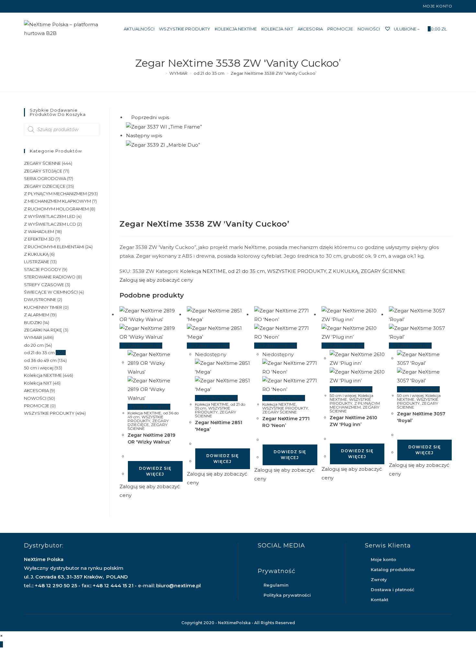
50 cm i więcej (343, 395)
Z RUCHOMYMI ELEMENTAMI (54, 246)
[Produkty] (165, 135)
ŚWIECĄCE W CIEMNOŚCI (51, 292)
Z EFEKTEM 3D (39, 239)
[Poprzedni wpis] (128, 117)
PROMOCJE (36, 405)
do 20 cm (34, 345)
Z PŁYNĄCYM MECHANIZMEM (355, 405)
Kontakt (379, 599)
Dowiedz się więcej (155, 471)
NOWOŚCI (35, 398)
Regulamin (276, 585)
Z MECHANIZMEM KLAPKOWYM (57, 201)
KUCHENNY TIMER (43, 307)
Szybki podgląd (142, 346)
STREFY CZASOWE (44, 284)
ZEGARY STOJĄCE (43, 171)
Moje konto (437, 6)
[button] (419, 115)
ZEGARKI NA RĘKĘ (43, 329)
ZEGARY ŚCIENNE (383, 271)
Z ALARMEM (36, 314)
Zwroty (379, 579)
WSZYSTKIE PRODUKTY (296, 271)
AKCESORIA (36, 390)
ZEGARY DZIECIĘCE (148, 422)
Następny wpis (144, 135)
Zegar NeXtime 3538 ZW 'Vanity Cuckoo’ (273, 73)
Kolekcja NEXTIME (203, 271)
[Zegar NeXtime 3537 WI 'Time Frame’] (164, 126)
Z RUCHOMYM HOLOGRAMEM (56, 208)
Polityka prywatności (287, 595)
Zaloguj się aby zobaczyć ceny (156, 280)
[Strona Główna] (161, 73)
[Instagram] (33, 6)
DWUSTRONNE (40, 299)
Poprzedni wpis (150, 117)
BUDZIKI (33, 322)
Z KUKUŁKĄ (343, 271)
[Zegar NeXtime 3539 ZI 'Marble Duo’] (163, 144)
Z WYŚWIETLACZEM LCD (50, 224)
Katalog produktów (393, 569)
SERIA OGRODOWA (45, 178)
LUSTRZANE (36, 261)
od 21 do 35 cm (246, 271)
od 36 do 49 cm (40, 360)
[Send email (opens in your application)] (40, 6)
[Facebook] (26, 6)
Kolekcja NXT (38, 383)
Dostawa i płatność (392, 589)
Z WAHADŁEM (39, 231)
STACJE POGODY (42, 269)
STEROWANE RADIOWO (49, 276)
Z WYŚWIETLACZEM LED (49, 216)
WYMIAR (33, 337)
